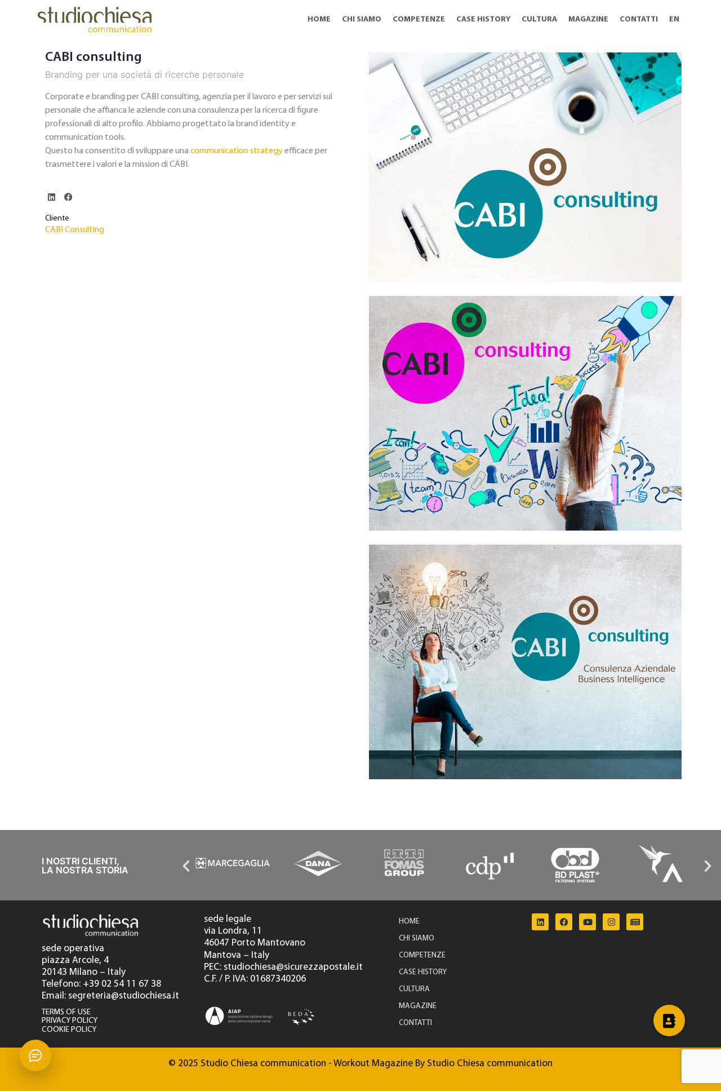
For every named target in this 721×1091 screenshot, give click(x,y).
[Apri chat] (35, 1055)
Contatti (639, 19)
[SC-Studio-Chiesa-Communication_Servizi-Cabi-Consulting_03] (525, 413)
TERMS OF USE (66, 1012)
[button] (51, 197)
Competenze (419, 19)
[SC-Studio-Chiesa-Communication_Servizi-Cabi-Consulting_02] (525, 662)
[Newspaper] (634, 921)
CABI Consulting (74, 230)
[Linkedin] (540, 921)
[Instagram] (611, 921)
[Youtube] (587, 921)
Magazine (588, 19)
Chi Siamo (361, 19)
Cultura (539, 19)
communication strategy (236, 151)
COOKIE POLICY (69, 1030)
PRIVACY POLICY (69, 1021)
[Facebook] (563, 921)
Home (319, 19)
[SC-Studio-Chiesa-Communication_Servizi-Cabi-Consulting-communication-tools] (525, 167)
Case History (483, 19)
